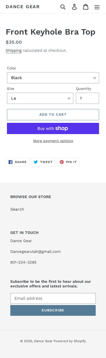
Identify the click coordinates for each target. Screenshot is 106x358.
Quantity (83, 88)
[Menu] (97, 7)
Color (11, 68)
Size (10, 88)
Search (17, 209)
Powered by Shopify (70, 341)
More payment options (53, 141)
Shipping (14, 50)
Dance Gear (23, 6)
